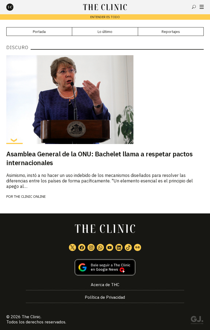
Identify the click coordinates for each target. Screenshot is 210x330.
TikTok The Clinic (128, 247)
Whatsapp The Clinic (100, 247)
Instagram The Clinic (91, 247)
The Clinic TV (109, 247)
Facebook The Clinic (81, 247)
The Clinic (31, 316)
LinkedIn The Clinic (118, 247)
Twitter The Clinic (72, 247)
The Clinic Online (30, 196)
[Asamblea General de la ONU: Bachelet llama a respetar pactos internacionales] (105, 99)
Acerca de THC (105, 284)
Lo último (105, 31)
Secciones (202, 7)
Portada (39, 31)
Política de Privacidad (105, 297)
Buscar (194, 7)
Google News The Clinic (137, 247)
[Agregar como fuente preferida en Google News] (105, 267)
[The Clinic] (14, 7)
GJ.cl (197, 321)
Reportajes (171, 31)
